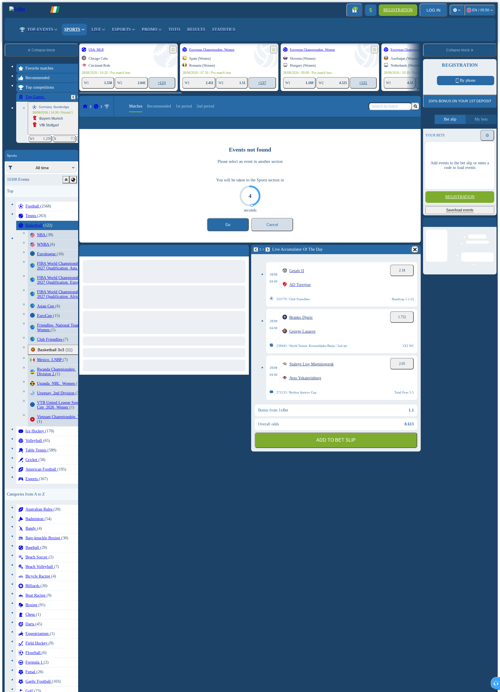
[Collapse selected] (65, 179)
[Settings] (457, 10)
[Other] (407, 127)
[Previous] (73, 97)
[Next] (267, 258)
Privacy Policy (485, 148)
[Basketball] (96, 106)
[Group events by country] (73, 179)
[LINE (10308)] (85, 106)
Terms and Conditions (458, 148)
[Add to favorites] (173, 49)
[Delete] (414, 258)
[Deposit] (370, 10)
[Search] (415, 106)
